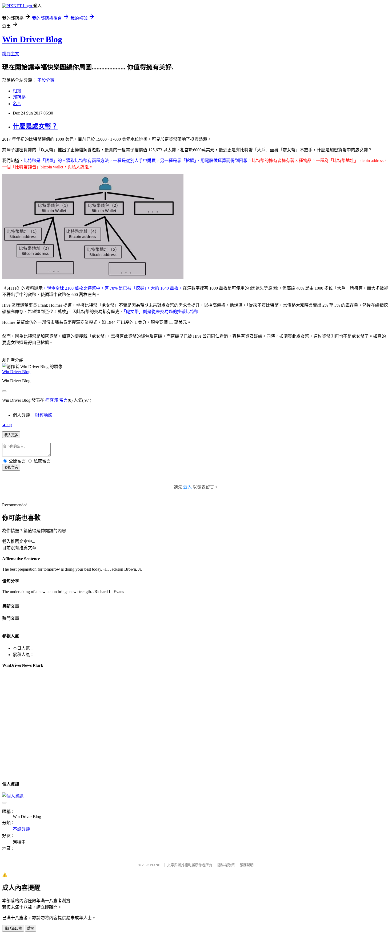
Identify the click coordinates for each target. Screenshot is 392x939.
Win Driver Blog (32, 39)
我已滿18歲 (13, 928)
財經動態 (43, 415)
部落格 (19, 97)
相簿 (17, 91)
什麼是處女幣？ (35, 126)
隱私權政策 (226, 865)
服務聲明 (247, 865)
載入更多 (11, 435)
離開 (30, 928)
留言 (63, 400)
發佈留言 (11, 467)
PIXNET (156, 865)
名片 (17, 103)
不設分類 (45, 80)
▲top (7, 424)
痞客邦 (51, 400)
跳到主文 (10, 54)
